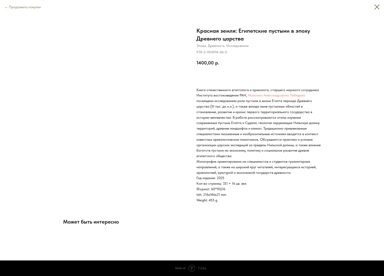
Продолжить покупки (25, 7)
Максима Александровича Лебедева (276, 95)
